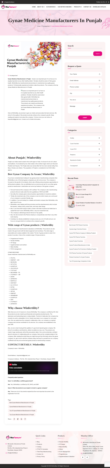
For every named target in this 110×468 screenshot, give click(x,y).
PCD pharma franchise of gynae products (80, 253)
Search (70, 46)
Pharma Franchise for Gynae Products (79, 257)
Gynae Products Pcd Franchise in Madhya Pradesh (82, 249)
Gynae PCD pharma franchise (77, 237)
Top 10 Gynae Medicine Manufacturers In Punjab (22, 410)
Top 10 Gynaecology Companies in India (80, 261)
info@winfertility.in (9, 2)
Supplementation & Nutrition (66, 456)
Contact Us (87, 7)
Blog (38, 442)
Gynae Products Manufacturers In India (79, 245)
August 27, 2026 (81, 189)
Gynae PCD (73, 149)
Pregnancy (73, 154)
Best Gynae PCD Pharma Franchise (78, 225)
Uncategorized (46, 26)
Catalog (39, 446)
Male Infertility (63, 446)
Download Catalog (99, 7)
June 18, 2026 (81, 205)
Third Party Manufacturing (44, 451)
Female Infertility (63, 442)
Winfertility (21, 348)
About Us (40, 7)
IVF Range (62, 444)
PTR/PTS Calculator (42, 449)
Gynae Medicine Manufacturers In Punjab (20, 406)
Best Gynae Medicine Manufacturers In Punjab (22, 402)
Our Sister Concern (64, 7)
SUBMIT (85, 117)
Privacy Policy (41, 456)
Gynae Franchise (74, 143)
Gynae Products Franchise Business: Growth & (89, 202)
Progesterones (63, 454)
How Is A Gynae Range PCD (84, 194)
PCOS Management (64, 451)
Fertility (72, 138)
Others (61, 449)
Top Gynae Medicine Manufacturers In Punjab (22, 414)
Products (77, 7)
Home (34, 7)
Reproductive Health (75, 160)
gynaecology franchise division (77, 229)
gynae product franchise (76, 241)
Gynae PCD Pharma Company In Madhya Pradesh (82, 233)
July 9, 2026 (80, 197)
